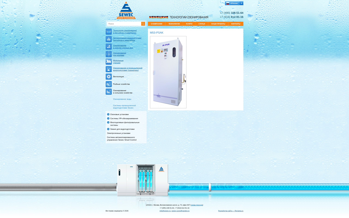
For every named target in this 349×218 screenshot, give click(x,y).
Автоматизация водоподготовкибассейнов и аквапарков (127, 39)
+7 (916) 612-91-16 (182, 208)
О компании (156, 24)
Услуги (189, 24)
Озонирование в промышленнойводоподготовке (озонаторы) (127, 69)
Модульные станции (118, 61)
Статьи (201, 24)
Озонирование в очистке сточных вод (123, 46)
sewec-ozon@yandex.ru (180, 211)
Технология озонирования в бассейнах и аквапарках (125, 31)
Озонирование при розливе (119, 54)
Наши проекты (218, 24)
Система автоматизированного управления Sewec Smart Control (121, 138)
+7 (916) (231, 16)
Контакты (235, 24)
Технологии (174, 24)
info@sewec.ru (165, 211)
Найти (143, 24)
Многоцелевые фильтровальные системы (124, 123)
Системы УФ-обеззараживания (124, 118)
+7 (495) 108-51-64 (167, 208)
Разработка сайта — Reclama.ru (230, 211)
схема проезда (197, 205)
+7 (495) (231, 12)
